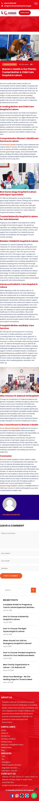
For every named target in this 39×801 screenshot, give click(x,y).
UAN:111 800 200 (10, 3)
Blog (2, 750)
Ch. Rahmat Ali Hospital (11, 428)
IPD (3, 759)
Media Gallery (6, 747)
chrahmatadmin (11, 514)
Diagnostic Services (9, 768)
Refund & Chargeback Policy (12, 745)
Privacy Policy (6, 742)
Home (3, 730)
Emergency (6, 762)
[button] (34, 796)
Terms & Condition (8, 739)
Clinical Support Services (11, 765)
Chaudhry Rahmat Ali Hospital (20, 790)
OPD (3, 756)
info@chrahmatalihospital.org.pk (17, 6)
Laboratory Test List (9, 771)
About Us (4, 733)
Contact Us (5, 736)
